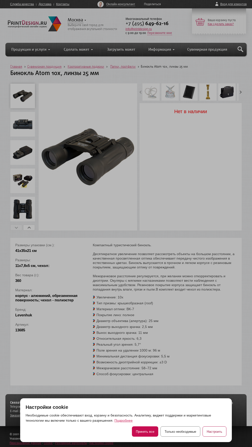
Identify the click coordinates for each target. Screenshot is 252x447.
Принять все (145, 431)
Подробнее (123, 420)
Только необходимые (180, 431)
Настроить (214, 431)
